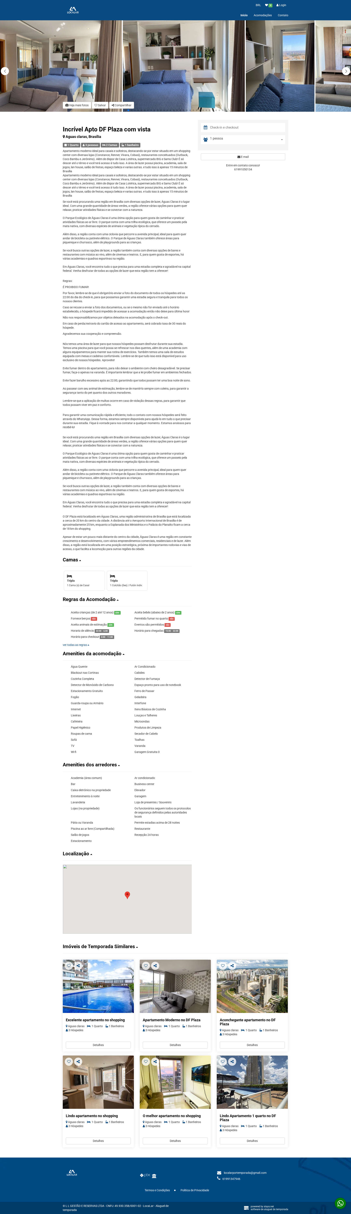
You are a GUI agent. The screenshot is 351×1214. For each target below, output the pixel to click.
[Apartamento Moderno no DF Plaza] (175, 986)
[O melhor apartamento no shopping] (175, 1082)
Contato (283, 15)
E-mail (244, 156)
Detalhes (98, 1045)
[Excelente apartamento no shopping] (98, 986)
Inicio (244, 15)
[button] (346, 71)
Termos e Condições (157, 1190)
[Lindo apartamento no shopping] (98, 1082)
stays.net (269, 1206)
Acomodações (263, 15)
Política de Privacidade (195, 1190)
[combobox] (247, 139)
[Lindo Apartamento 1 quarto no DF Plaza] (252, 1082)
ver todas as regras (75, 645)
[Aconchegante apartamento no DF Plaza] (252, 986)
